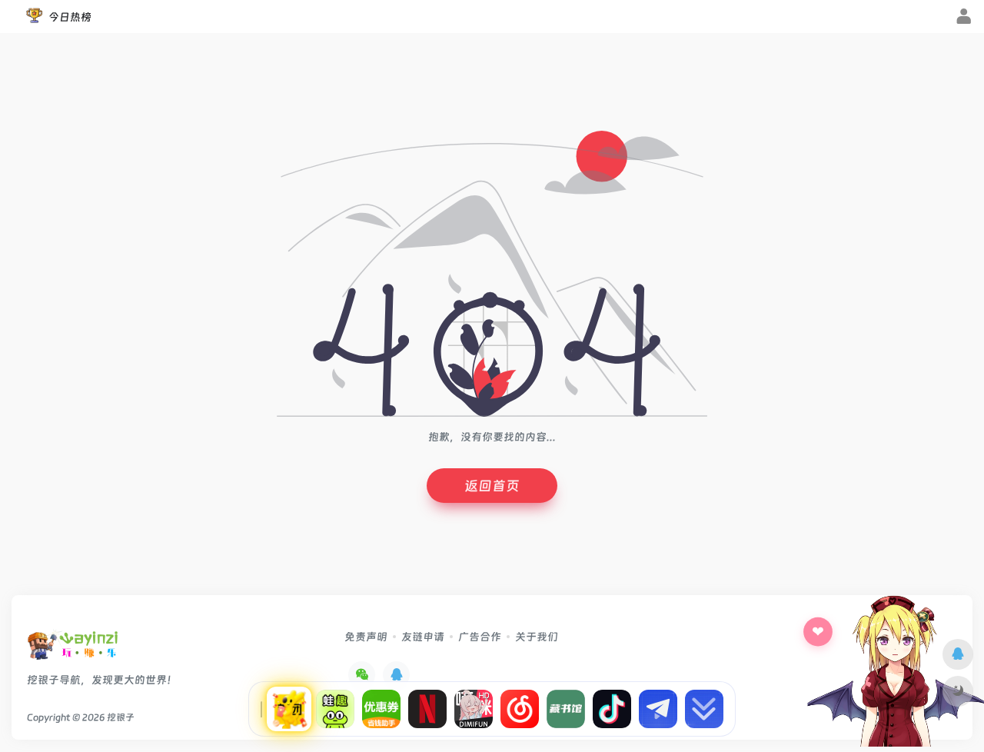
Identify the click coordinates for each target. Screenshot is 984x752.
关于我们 (536, 637)
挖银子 (121, 717)
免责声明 (365, 637)
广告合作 (479, 637)
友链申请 (422, 637)
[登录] (964, 17)
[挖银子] (72, 649)
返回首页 (492, 485)
